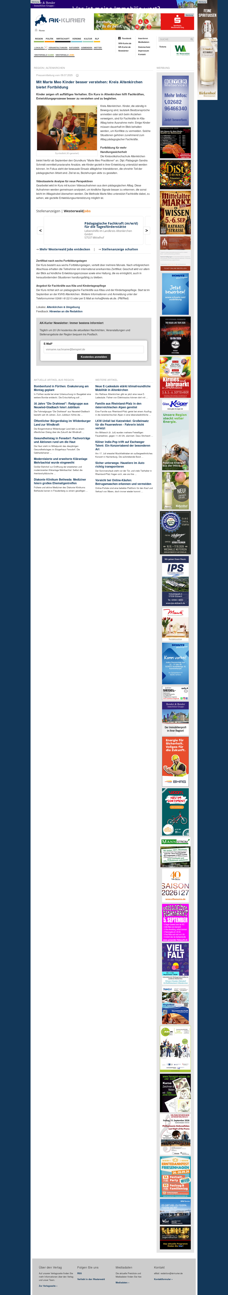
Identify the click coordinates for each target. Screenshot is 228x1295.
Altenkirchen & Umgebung (63, 307)
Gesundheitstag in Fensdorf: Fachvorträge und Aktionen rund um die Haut (62, 440)
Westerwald (44, 55)
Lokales (39, 47)
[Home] (36, 29)
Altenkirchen (55, 67)
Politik (49, 38)
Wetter (98, 47)
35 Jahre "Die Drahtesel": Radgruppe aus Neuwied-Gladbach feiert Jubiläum (61, 405)
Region (39, 38)
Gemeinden (86, 47)
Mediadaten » (122, 1282)
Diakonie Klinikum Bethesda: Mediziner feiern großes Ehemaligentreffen (60, 481)
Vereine (77, 38)
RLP (96, 38)
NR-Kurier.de (124, 46)
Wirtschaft (63, 38)
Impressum (143, 50)
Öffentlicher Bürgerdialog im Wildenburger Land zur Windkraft (62, 422)
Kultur (88, 38)
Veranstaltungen (58, 47)
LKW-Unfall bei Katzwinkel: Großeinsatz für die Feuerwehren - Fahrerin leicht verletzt (122, 424)
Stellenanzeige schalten (120, 249)
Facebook (126, 38)
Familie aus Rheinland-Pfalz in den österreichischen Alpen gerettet (118, 405)
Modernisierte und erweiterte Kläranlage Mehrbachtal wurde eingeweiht (60, 460)
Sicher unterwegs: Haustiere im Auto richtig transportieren (119, 464)
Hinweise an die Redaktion (66, 311)
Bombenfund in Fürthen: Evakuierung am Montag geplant (61, 388)
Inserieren (143, 38)
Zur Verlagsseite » (48, 1285)
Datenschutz (144, 46)
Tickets (162, 46)
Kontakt (142, 54)
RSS (79, 1273)
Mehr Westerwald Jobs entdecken (65, 249)
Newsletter (123, 50)
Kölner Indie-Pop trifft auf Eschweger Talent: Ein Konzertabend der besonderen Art (122, 445)
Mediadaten (143, 41)
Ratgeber (74, 47)
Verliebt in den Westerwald (91, 1279)
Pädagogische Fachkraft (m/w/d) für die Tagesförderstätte (111, 225)
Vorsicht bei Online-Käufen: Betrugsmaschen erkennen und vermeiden (123, 482)
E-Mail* (48, 343)
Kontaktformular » (163, 1279)
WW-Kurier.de (124, 43)
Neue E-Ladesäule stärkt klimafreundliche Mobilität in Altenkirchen (123, 388)
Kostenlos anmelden (94, 356)
